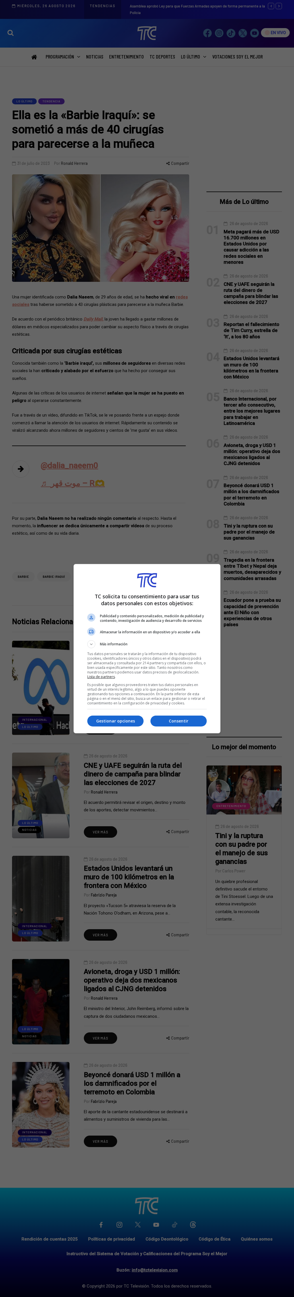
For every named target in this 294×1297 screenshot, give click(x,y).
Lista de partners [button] (101, 676)
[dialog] (147, 648)
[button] (147, 644)
